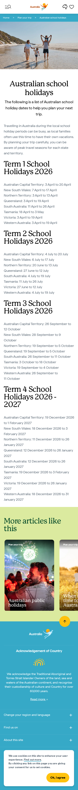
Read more (38, 699)
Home (6, 17)
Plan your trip (24, 17)
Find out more (32, 759)
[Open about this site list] (70, 741)
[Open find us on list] (70, 728)
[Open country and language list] (70, 716)
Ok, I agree (57, 777)
